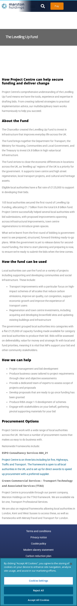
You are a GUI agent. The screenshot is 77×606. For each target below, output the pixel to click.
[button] (42, 6)
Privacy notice (38, 537)
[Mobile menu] (33, 6)
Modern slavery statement (38, 549)
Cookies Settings (38, 580)
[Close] (71, 564)
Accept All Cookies (38, 600)
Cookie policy (38, 543)
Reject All (38, 590)
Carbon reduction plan (38, 555)
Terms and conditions (38, 531)
